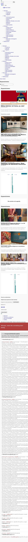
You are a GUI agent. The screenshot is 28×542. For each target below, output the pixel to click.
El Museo (5, 26)
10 (12, 186)
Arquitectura (8, 28)
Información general (10, 17)
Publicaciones (6, 41)
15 (12, 192)
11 (12, 187)
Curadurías (8, 12)
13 (12, 189)
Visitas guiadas (9, 24)
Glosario (8, 40)
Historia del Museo (10, 29)
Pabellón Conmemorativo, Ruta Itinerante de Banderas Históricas (13, 164)
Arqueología (8, 32)
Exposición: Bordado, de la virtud (13, 20)
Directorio (6, 315)
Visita (5, 15)
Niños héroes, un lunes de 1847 (12, 106)
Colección (6, 10)
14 (12, 191)
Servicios (8, 23)
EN (5, 5)
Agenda (7, 19)
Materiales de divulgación (11, 38)
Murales (8, 33)
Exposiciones (9, 18)
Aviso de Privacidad (8, 318)
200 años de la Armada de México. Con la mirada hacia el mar (13, 135)
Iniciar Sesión (7, 7)
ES (3, 5)
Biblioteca (8, 22)
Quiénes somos (9, 27)
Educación (6, 37)
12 (12, 188)
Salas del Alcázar (9, 36)
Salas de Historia (9, 35)
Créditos (5, 319)
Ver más (24, 114)
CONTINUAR (16, 302)
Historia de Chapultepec (11, 31)
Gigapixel (8, 14)
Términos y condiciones (8, 317)
